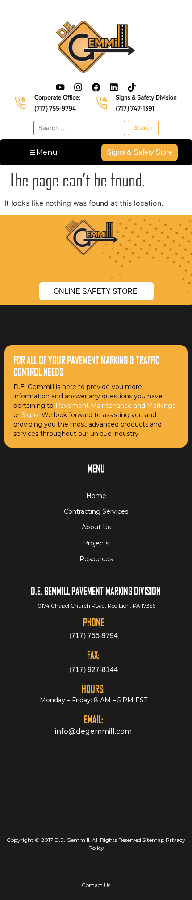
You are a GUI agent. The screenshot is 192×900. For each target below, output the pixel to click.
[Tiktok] (132, 87)
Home (96, 496)
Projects (96, 543)
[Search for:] (79, 128)
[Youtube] (60, 87)
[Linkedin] (114, 87)
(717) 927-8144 (93, 669)
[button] (42, 152)
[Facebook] (96, 87)
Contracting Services (96, 511)
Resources (96, 559)
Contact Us (96, 885)
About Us (96, 527)
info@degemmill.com (93, 731)
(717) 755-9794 (93, 635)
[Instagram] (78, 87)
